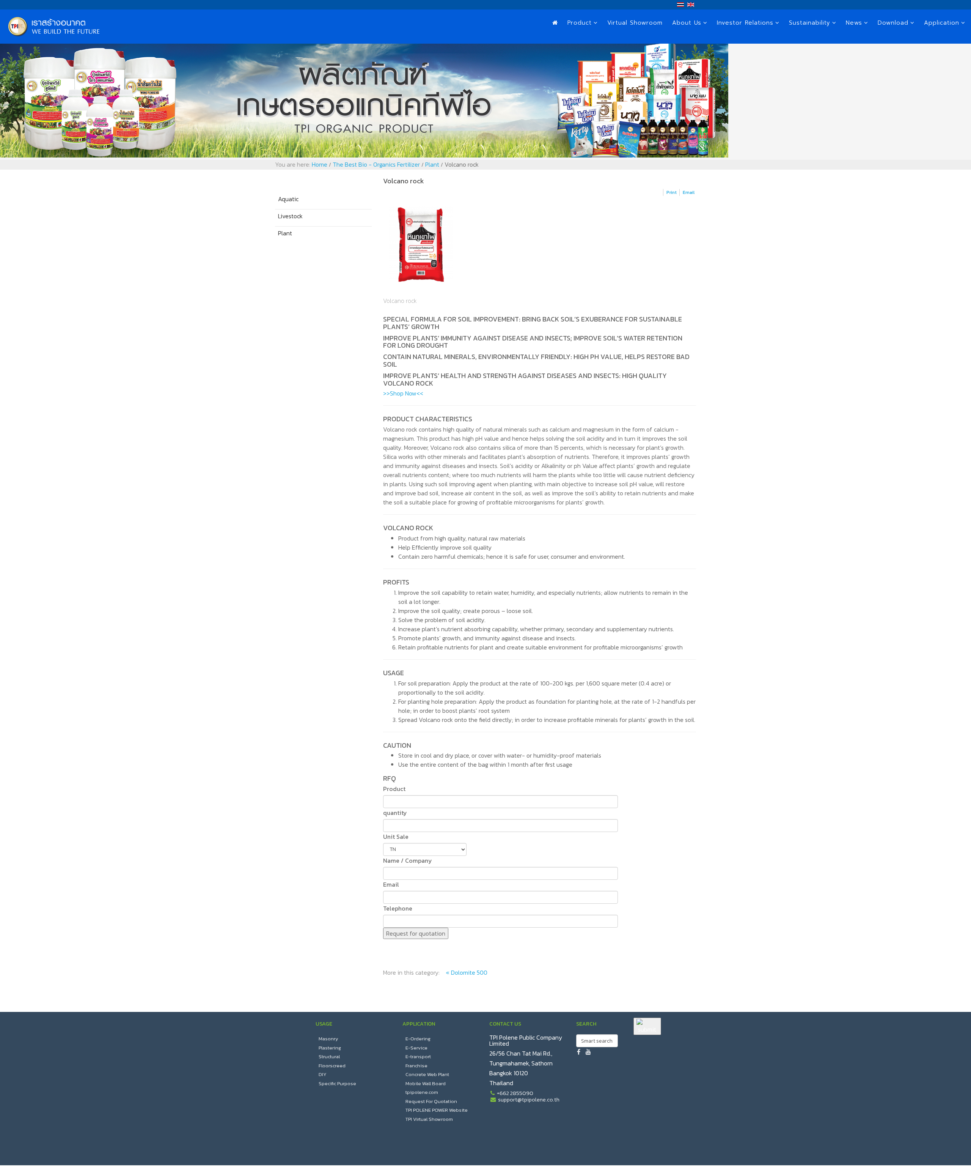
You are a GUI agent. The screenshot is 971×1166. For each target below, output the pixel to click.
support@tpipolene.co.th (528, 1099)
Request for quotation (415, 933)
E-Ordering (418, 1038)
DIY (323, 1074)
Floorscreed (332, 1065)
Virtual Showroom (635, 23)
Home (319, 164)
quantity (395, 812)
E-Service (416, 1047)
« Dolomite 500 (466, 972)
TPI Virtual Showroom (429, 1119)
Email (391, 884)
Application (941, 23)
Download (893, 23)
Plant (432, 164)
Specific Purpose (337, 1083)
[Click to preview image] (539, 244)
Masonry (328, 1038)
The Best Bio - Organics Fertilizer (376, 164)
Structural (329, 1056)
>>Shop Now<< (403, 393)
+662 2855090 (515, 1093)
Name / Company (407, 860)
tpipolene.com (421, 1092)
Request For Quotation (431, 1101)
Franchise (416, 1065)
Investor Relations (745, 23)
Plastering (330, 1047)
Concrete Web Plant (427, 1074)
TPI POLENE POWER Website (436, 1110)
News (854, 23)
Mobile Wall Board (425, 1083)
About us (686, 23)
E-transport (418, 1056)
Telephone (397, 908)
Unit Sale (396, 836)
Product (579, 23)
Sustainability (809, 23)
